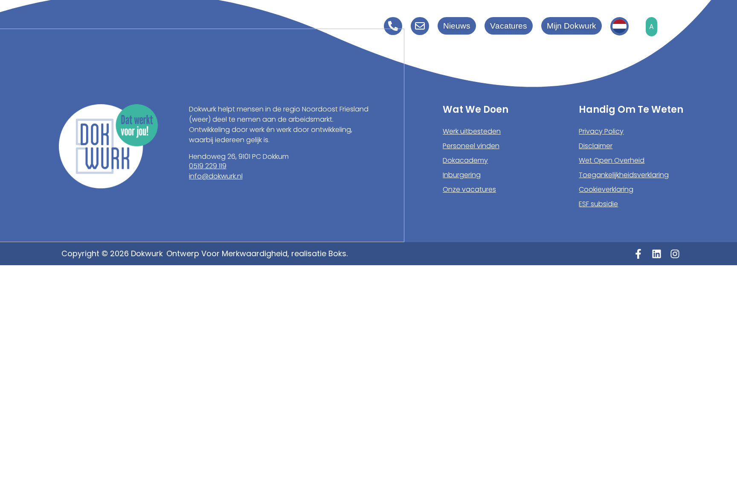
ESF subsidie (598, 204)
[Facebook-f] (638, 254)
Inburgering (462, 175)
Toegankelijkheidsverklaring (624, 175)
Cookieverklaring (606, 189)
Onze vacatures (469, 189)
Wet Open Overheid (611, 160)
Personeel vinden (471, 146)
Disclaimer (595, 146)
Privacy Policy (601, 131)
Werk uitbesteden (472, 131)
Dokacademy (465, 160)
